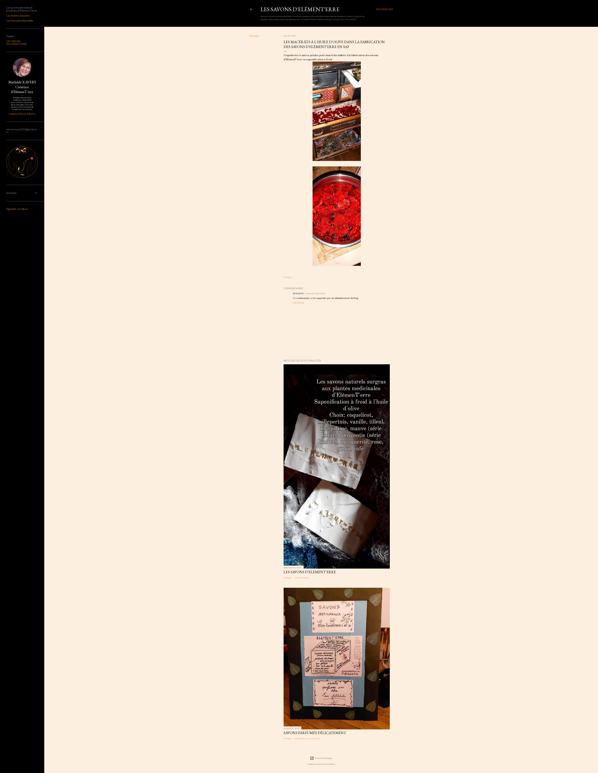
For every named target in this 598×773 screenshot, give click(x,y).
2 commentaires (301, 578)
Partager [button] (254, 36)
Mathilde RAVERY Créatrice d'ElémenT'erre (22, 87)
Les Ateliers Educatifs (18, 15)
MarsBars (331, 764)
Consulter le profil (22, 114)
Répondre (298, 303)
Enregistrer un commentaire (307, 738)
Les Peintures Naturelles (19, 20)
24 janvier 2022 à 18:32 (315, 293)
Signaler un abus (16, 209)
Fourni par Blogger (323, 758)
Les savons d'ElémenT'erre (300, 9)
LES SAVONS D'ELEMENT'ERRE (16, 42)
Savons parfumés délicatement (315, 732)
